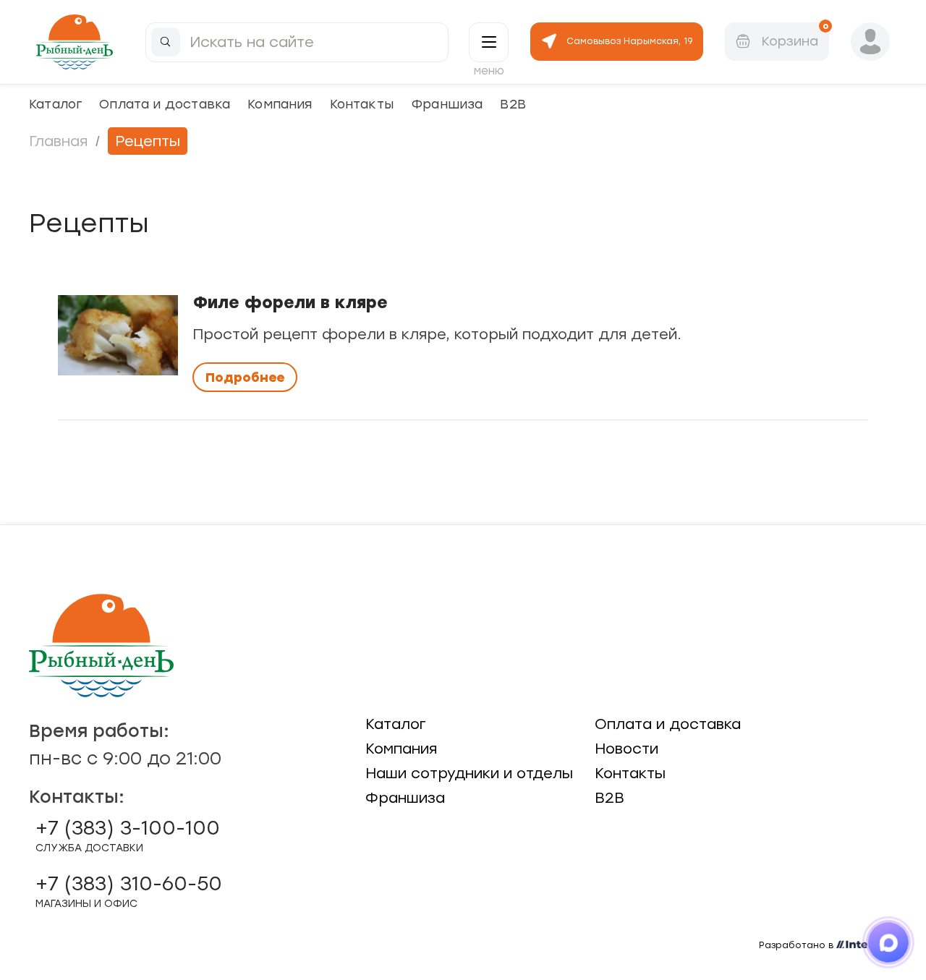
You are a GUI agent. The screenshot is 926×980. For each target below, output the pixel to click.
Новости (626, 748)
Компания (279, 103)
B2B (513, 103)
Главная (58, 141)
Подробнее (244, 377)
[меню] (489, 42)
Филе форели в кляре (290, 302)
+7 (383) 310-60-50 (128, 891)
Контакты (362, 103)
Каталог (55, 103)
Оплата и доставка (164, 103)
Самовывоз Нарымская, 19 (629, 41)
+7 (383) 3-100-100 (127, 835)
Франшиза (447, 103)
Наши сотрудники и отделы (469, 773)
